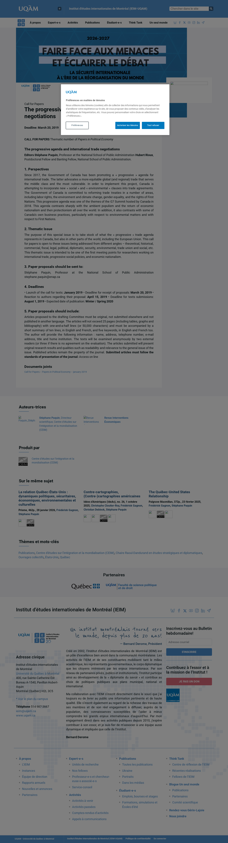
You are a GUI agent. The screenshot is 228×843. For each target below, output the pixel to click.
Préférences (77, 125)
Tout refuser (153, 125)
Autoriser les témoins (127, 125)
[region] (115, 109)
